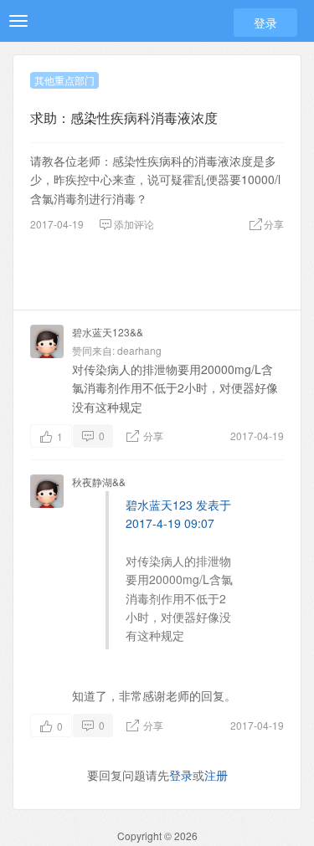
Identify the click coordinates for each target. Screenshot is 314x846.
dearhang (139, 350)
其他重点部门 (64, 80)
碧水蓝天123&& (107, 332)
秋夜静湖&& (99, 481)
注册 (216, 775)
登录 (265, 22)
